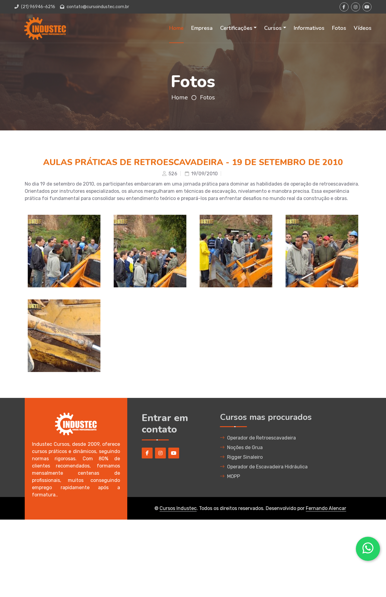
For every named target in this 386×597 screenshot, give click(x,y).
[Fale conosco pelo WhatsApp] (368, 549)
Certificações (236, 28)
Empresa (202, 28)
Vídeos (363, 28)
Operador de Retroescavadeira (261, 438)
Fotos (339, 28)
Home (176, 28)
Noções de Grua (245, 447)
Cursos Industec (178, 508)
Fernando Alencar (326, 508)
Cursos (273, 28)
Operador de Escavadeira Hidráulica (267, 467)
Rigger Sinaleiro (245, 457)
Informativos (309, 28)
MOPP (233, 476)
